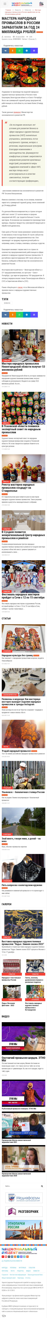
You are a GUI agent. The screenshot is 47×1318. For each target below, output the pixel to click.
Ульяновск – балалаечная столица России (23, 792)
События (6, 360)
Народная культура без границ (17, 655)
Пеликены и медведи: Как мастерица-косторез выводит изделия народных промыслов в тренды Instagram (21, 702)
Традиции (7, 788)
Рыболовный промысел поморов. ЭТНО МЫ (19, 1109)
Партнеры (20, 1278)
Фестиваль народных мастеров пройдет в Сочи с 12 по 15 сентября (23, 596)
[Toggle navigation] (5, 4)
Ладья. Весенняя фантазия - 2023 (8, 1004)
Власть (6, 423)
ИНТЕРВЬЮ (22, 1268)
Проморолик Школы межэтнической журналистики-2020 (16, 1175)
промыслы (7, 303)
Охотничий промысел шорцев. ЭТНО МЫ (23, 1059)
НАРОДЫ (4, 1268)
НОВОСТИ (36, 1271)
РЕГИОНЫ (13, 1268)
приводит (17, 112)
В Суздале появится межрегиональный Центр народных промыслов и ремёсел (23, 535)
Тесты (5, 746)
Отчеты (27, 1278)
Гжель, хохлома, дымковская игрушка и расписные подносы (34, 980)
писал (20, 287)
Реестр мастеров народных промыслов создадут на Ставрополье (18, 487)
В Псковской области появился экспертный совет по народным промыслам (21, 429)
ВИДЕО (28, 1271)
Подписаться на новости (12, 1261)
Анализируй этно (10, 695)
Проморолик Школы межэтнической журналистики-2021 (16, 1141)
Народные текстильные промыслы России (11, 979)
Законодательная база (35, 1275)
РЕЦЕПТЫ (20, 1271)
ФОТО (13, 1271)
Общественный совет (9, 1278)
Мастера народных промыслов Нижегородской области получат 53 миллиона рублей (23, 366)
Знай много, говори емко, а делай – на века (21, 840)
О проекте (5, 1275)
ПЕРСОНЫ (5, 1271)
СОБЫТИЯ (32, 1268)
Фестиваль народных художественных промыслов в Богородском (33, 1006)
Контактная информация (18, 1275)
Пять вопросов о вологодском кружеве (22, 885)
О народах (7, 834)
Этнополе (7, 651)
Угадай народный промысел (16, 751)
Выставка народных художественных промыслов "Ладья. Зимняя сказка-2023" (23, 942)
